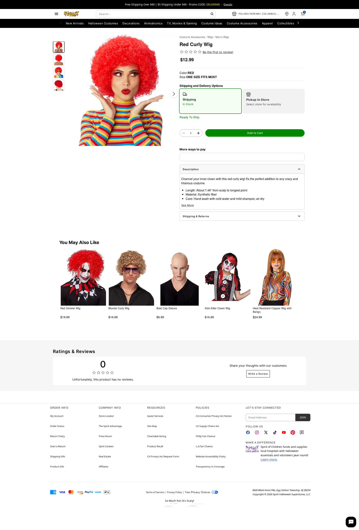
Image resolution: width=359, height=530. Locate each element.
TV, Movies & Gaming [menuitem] (182, 23)
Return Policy (57, 436)
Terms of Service (155, 492)
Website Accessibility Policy (211, 456)
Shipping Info (57, 456)
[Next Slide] (174, 94)
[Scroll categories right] (298, 23)
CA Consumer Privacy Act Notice (213, 416)
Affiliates (103, 466)
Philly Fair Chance (205, 436)
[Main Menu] (56, 13)
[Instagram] (257, 432)
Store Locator (106, 416)
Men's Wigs (222, 37)
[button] (122, 90)
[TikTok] (275, 432)
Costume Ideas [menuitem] (211, 23)
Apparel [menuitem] (267, 23)
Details (228, 4)
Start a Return (58, 446)
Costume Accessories (192, 37)
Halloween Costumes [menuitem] (103, 23)
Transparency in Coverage (210, 466)
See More (187, 205)
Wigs (210, 37)
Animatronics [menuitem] (153, 23)
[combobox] (155, 13)
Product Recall (155, 446)
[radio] (210, 101)
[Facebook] (248, 432)
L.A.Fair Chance (204, 446)
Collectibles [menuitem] (285, 23)
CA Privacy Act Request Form (163, 456)
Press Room (105, 436)
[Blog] (302, 432)
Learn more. (269, 459)
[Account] (294, 13)
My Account (56, 416)
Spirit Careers (106, 446)
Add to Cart (255, 132)
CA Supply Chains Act (207, 426)
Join (303, 417)
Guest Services (155, 416)
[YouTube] (284, 432)
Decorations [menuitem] (130, 23)
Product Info (57, 466)
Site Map (152, 426)
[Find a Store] (286, 13)
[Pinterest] (293, 432)
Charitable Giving (156, 436)
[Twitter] (266, 432)
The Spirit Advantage (110, 426)
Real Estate (105, 456)
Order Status (57, 426)
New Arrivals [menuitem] (75, 23)
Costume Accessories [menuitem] (242, 23)
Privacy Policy (174, 492)
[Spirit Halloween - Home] (72, 14)
